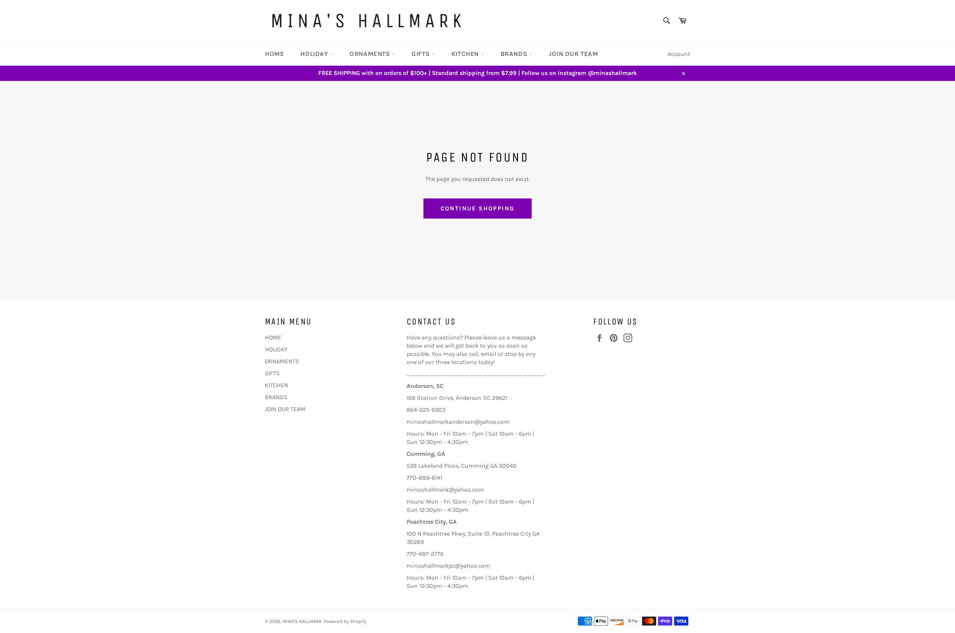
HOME (274, 53)
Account (679, 53)
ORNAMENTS (371, 53)
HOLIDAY (315, 53)
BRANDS (515, 53)
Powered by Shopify (345, 621)
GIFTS (421, 53)
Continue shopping (478, 208)
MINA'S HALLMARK (302, 621)
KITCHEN (466, 53)
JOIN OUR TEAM (573, 53)
